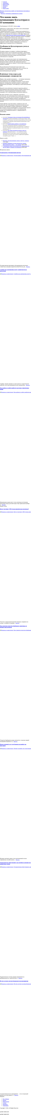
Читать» (28, 266)
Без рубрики (6, 1099)
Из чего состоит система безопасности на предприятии (14, 981)
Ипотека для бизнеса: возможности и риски (11, 13)
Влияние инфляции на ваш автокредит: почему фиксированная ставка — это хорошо (14, 144)
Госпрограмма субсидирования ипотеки (10, 152)
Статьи (4, 1103)
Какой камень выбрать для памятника (17, 123)
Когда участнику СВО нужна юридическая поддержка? (14, 509)
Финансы (5, 5)
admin (18, 26)
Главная (5, 1)
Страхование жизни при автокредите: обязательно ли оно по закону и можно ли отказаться (16, 146)
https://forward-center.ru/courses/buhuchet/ (16, 35)
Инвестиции (6, 4)
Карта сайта (6, 8)
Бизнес (4, 7)
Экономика (5, 3)
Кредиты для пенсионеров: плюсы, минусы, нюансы (16, 140)
